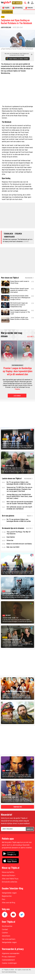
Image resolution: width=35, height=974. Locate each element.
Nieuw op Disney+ (8, 876)
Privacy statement (8, 957)
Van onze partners (8, 939)
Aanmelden (30, 829)
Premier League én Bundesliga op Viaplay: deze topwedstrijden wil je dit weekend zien (17, 371)
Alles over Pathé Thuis (10, 879)
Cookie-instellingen (9, 963)
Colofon (5, 933)
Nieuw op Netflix (8, 872)
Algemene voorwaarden (10, 953)
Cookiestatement (8, 960)
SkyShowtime (7, 926)
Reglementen (7, 896)
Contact (5, 929)
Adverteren (6, 936)
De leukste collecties (9, 882)
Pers (3, 899)
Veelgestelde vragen (9, 893)
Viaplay (17, 389)
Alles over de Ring (8, 903)
